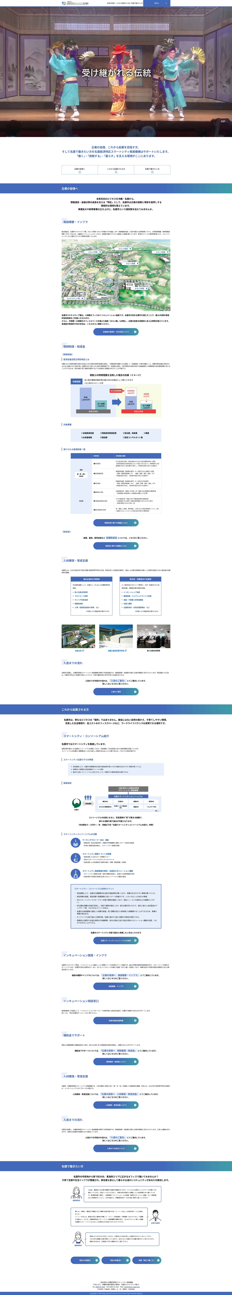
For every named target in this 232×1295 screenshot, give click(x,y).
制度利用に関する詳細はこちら (116, 523)
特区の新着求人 (116, 1260)
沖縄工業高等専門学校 (116, 650)
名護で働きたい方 (137, 3)
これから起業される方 (123, 3)
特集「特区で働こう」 (147, 1260)
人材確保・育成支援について (116, 1105)
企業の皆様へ (111, 3)
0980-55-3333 (100, 1287)
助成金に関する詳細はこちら (116, 546)
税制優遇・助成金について (116, 1061)
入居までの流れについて (116, 1148)
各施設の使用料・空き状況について (116, 332)
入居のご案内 (116, 691)
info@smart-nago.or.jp (132, 1287)
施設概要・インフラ (116, 986)
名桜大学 (78, 650)
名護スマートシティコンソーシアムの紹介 (116, 940)
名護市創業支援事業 (116, 1020)
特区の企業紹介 (85, 1260)
